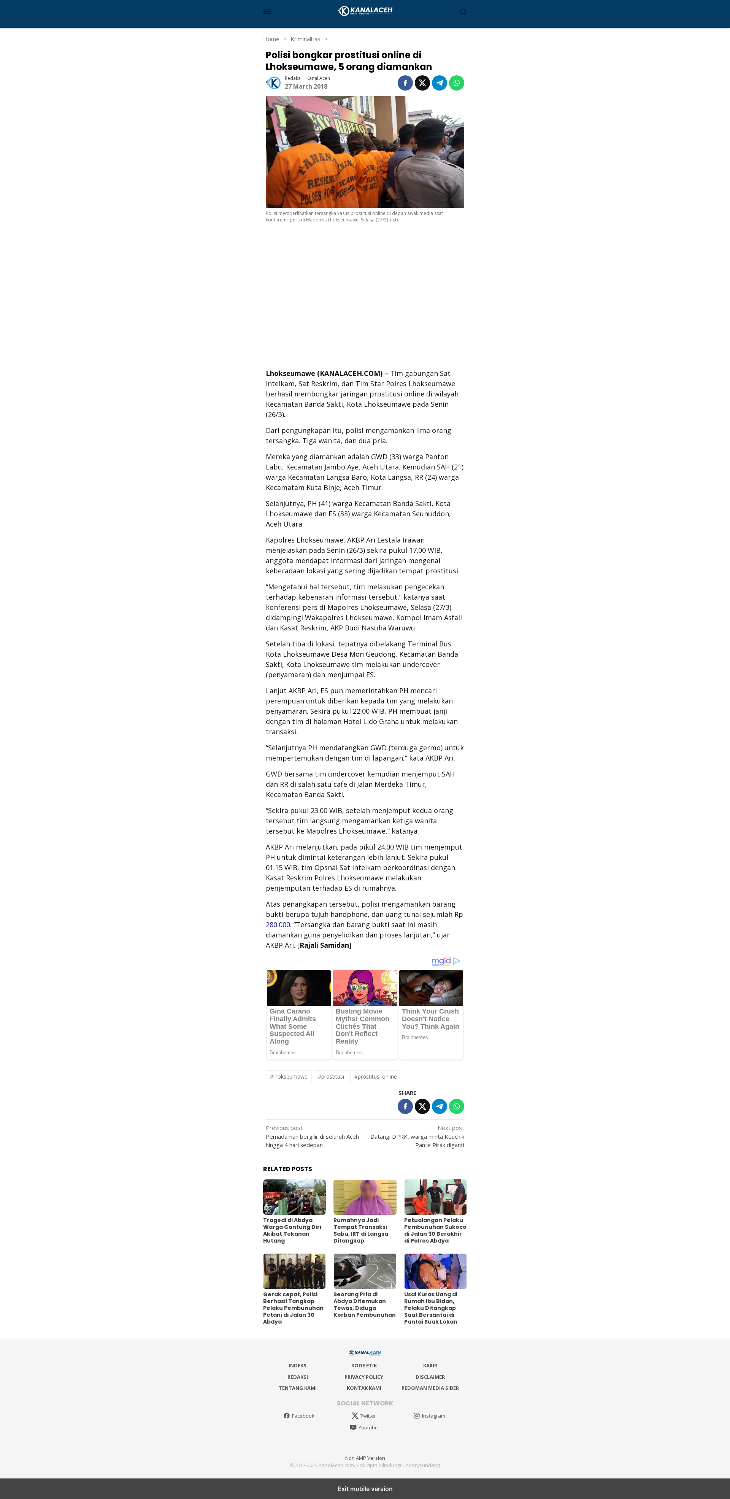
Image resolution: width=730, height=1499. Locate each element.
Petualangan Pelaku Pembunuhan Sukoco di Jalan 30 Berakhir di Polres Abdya (435, 1230)
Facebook (303, 1415)
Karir (430, 1365)
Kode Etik (364, 1365)
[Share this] (405, 83)
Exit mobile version (365, 1489)
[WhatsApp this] (456, 83)
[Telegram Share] (439, 83)
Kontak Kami (364, 1387)
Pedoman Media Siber (430, 1387)
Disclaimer (430, 1376)
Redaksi (297, 1376)
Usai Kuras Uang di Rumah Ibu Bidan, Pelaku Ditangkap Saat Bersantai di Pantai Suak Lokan (430, 1308)
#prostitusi (331, 1076)
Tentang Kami (298, 1387)
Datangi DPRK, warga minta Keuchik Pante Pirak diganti (417, 1136)
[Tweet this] (422, 83)
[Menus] (267, 11)
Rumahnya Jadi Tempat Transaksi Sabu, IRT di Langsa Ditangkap (360, 1230)
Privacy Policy (363, 1376)
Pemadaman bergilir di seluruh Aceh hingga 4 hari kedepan (312, 1136)
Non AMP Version (365, 1457)
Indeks (297, 1365)
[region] (365, 298)
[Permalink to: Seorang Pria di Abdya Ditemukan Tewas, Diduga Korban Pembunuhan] (364, 1271)
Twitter (368, 1415)
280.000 (278, 924)
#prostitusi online (375, 1076)
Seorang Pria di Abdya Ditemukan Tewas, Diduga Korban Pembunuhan (364, 1305)
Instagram (433, 1415)
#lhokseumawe (289, 1076)
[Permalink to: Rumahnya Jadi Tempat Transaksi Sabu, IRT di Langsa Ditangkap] (364, 1197)
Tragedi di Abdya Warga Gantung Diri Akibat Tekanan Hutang (292, 1230)
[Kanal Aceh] (365, 10)
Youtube (368, 1427)
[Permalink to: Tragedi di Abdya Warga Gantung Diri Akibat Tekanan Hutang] (294, 1197)
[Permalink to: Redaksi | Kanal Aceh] (273, 82)
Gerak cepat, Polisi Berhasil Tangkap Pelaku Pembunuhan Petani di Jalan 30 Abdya (293, 1308)
